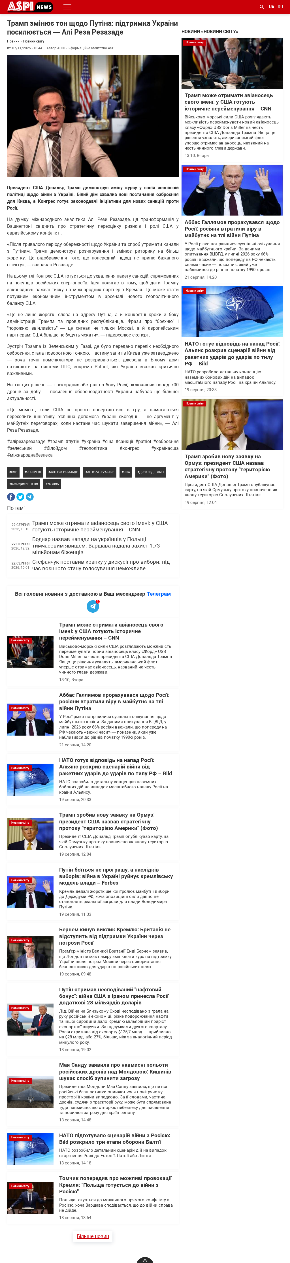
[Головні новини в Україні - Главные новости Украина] (30, 6)
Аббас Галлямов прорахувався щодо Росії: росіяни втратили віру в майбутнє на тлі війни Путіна (114, 702)
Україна (53, 483)
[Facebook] (11, 497)
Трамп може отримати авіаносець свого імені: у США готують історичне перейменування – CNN (100, 526)
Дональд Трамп (151, 472)
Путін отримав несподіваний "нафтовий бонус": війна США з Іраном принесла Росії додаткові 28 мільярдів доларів (114, 996)
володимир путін (24, 483)
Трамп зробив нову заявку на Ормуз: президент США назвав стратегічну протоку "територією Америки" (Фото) (108, 821)
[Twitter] (20, 497)
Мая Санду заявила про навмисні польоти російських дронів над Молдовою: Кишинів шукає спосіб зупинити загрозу (115, 1071)
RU (280, 7)
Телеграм (159, 594)
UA (271, 7)
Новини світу (33, 41)
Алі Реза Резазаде (64, 472)
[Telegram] (30, 497)
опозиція (34, 472)
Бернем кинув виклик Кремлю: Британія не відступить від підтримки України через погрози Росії (114, 936)
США (126, 472)
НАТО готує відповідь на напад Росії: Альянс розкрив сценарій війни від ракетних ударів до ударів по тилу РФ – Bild (115, 767)
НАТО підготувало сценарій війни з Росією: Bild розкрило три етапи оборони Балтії (114, 1138)
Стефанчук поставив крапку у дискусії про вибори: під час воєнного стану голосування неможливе (101, 565)
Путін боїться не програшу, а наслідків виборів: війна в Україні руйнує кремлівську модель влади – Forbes (116, 876)
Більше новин (93, 1236)
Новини (13, 41)
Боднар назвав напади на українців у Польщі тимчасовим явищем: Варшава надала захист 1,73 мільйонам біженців (96, 546)
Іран (14, 472)
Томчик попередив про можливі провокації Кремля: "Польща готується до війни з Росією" (115, 1185)
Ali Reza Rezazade (100, 472)
